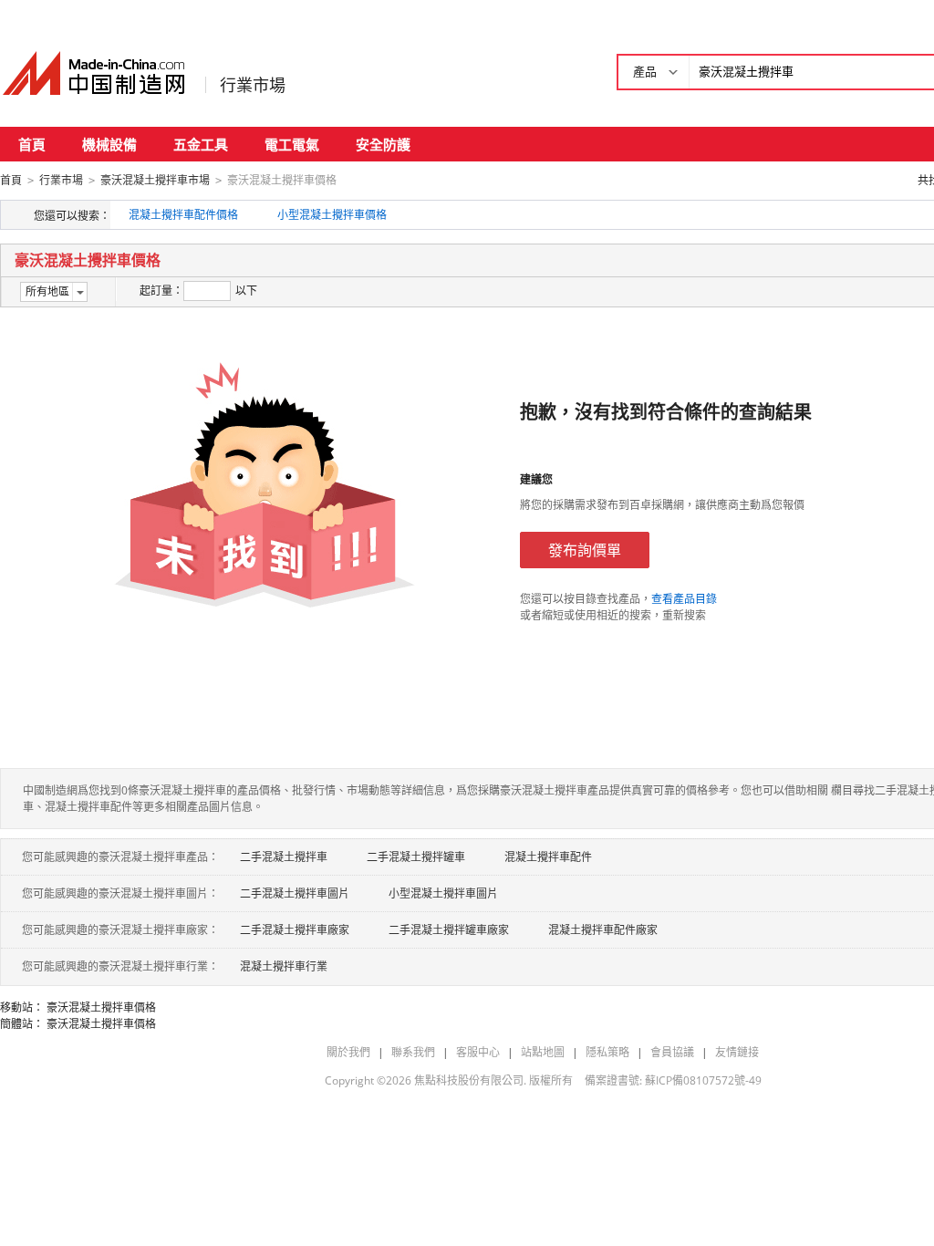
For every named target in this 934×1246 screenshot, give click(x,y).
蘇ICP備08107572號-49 (703, 1080)
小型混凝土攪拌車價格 (332, 215)
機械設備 (109, 144)
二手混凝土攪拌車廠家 (294, 930)
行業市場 (252, 85)
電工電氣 (292, 144)
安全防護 (383, 144)
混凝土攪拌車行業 (283, 966)
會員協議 (672, 1052)
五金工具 (200, 144)
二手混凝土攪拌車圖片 (294, 893)
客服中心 (478, 1052)
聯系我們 (413, 1052)
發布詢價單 (584, 550)
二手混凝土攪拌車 (283, 857)
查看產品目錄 (684, 599)
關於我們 (348, 1052)
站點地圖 (543, 1052)
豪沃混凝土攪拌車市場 (155, 180)
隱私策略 (607, 1052)
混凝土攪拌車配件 (548, 857)
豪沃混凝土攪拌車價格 (101, 1007)
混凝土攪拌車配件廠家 (603, 930)
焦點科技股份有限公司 (469, 1080)
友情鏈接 (737, 1052)
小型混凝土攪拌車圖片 (443, 893)
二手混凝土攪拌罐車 (416, 857)
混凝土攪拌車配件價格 (183, 215)
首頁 (32, 144)
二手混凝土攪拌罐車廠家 (449, 930)
